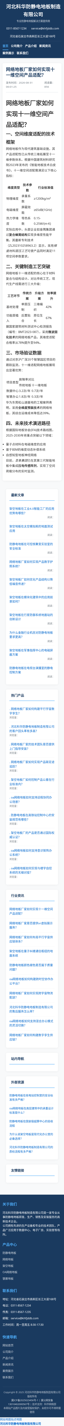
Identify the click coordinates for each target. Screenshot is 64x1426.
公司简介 (17, 46)
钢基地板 (8, 1278)
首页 (5, 46)
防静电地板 (9, 1253)
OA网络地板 (10, 1272)
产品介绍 (31, 46)
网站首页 (8, 1345)
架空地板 (8, 1266)
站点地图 (16, 1419)
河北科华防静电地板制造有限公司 (20, 1423)
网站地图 (5, 1419)
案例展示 (8, 53)
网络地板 (8, 1259)
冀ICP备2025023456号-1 (24, 1400)
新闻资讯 (45, 46)
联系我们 (22, 53)
